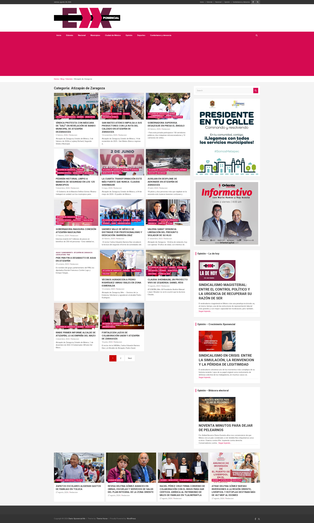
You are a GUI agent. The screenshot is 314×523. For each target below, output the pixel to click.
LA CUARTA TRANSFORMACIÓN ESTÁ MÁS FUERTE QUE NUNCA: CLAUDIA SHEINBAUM (122, 181)
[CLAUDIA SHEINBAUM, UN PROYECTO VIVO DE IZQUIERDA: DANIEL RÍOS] (168, 263)
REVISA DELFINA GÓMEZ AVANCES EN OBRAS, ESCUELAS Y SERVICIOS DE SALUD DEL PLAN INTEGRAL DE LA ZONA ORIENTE (131, 489)
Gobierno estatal (155, 117)
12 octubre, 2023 (108, 289)
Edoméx (209, 2)
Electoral (181, 267)
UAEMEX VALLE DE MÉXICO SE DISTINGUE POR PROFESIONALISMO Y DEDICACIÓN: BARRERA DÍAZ (122, 232)
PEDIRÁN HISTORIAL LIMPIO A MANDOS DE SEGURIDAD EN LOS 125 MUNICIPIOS (75, 181)
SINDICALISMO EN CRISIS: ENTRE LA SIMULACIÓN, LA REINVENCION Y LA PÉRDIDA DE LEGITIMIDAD (226, 359)
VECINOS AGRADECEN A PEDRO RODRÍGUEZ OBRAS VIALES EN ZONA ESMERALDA (121, 282)
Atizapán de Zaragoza (66, 117)
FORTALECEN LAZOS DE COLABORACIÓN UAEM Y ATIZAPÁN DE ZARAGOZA (120, 335)
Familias (161, 223)
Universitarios (124, 223)
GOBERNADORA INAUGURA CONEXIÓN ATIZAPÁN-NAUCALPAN (76, 231)
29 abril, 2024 (153, 188)
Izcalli (168, 117)
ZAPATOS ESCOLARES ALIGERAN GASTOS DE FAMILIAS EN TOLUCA (78, 487)
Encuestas (152, 270)
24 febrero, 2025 (154, 129)
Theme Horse (102, 518)
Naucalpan (88, 220)
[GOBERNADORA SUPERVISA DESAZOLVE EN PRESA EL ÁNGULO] (168, 106)
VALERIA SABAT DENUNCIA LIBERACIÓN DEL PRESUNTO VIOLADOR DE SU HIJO (163, 232)
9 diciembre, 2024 (63, 188)
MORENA (134, 170)
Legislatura (61, 255)
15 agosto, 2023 (154, 286)
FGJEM (169, 223)
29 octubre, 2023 (62, 264)
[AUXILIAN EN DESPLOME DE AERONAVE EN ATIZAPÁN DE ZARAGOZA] (168, 162)
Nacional (218, 2)
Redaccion (73, 135)
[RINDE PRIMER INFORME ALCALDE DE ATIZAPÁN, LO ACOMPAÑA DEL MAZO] (76, 316)
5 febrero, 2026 (62, 135)
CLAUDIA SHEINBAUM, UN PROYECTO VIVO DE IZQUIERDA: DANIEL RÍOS (168, 281)
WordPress (131, 518)
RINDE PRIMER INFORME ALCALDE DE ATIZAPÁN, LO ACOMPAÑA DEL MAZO (76, 334)
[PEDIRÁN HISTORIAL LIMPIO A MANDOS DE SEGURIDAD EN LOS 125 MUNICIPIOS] (76, 162)
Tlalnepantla (186, 480)
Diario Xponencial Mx (77, 518)
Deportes (141, 35)
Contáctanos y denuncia (241, 2)
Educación (135, 220)
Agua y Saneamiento (64, 252)
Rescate (151, 173)
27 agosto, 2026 (62, 492)
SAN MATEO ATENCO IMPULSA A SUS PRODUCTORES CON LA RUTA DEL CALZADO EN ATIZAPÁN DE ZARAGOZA (122, 127)
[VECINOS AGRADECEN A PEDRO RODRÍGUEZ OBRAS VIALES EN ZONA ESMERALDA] (122, 263)
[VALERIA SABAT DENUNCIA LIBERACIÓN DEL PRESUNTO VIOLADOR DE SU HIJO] (168, 212)
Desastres (173, 170)
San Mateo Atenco (110, 117)
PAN (68, 255)
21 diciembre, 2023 (155, 239)
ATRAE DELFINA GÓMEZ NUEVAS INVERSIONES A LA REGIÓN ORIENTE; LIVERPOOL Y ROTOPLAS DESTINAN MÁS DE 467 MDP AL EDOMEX (233, 491)
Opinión (227, 2)
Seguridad (88, 173)
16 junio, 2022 (107, 342)
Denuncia (152, 223)
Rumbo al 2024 (164, 274)
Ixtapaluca (225, 480)
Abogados (152, 220)
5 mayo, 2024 (107, 188)
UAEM (113, 223)
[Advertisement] (153, 57)
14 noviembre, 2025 (109, 135)
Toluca (79, 480)
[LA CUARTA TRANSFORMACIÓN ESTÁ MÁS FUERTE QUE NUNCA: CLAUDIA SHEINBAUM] (122, 162)
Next (130, 358)
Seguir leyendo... (205, 311)
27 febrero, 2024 (62, 236)
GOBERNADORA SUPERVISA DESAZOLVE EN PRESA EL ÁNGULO (166, 124)
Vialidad (60, 223)
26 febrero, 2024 (108, 239)
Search (255, 90)
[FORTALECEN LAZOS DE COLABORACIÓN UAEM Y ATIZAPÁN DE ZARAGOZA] (122, 316)
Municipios (95, 35)
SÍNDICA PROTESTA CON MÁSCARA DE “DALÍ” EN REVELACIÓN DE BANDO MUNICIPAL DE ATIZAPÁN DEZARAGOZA (76, 127)
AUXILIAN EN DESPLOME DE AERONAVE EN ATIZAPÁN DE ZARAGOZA (163, 181)
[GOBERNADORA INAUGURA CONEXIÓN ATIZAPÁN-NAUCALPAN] (76, 212)
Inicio (202, 2)
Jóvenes (106, 223)
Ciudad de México (113, 35)
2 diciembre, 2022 (63, 339)
